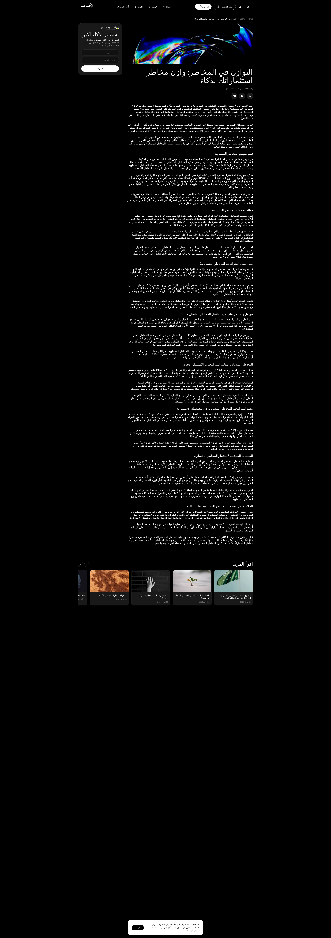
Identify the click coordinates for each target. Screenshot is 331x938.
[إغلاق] (117, 439)
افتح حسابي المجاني (139, 493)
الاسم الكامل (156, 468)
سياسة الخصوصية (123, 501)
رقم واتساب (156, 454)
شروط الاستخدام (135, 501)
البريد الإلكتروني (155, 480)
